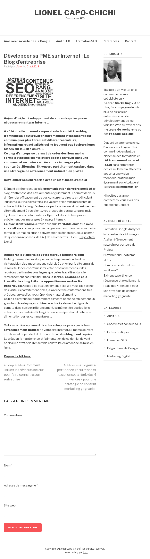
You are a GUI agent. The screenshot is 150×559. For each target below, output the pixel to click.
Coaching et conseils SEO (124, 324)
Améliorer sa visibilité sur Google (27, 41)
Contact (131, 41)
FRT (85, 552)
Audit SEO (63, 41)
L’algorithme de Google (122, 348)
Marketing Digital (118, 356)
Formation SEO (86, 41)
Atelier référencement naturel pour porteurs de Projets (120, 245)
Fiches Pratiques (118, 332)
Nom (8, 465)
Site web (10, 505)
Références (111, 41)
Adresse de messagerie (21, 485)
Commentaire (13, 415)
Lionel (19, 66)
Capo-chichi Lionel (17, 356)
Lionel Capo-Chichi (75, 12)
